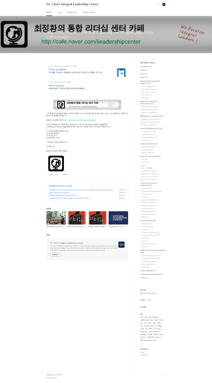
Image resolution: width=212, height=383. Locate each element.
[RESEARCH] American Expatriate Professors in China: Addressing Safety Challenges (80, 190)
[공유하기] (54, 174)
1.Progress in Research (150, 232)
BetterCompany (56, 85)
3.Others (145, 229)
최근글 (142, 300)
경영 (141, 340)
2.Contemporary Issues (150, 235)
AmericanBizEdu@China (151, 128)
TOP (164, 375)
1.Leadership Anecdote (150, 258)
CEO (145, 317)
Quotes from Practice (150, 176)
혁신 (141, 326)
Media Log (72, 12)
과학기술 (155, 317)
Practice (145, 162)
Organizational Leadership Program (150, 82)
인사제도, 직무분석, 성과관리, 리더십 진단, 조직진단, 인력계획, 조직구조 (75, 72)
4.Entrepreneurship (148, 211)
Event (143, 74)
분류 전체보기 (146, 63)
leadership (143, 331)
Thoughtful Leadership (150, 122)
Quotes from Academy (150, 174)
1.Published (146, 224)
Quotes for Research (149, 179)
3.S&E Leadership (148, 264)
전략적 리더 (150, 337)
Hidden (144, 98)
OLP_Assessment (148, 92)
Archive (144, 241)
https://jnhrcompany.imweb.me (61, 66)
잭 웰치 (159, 323)
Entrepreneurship (150, 340)
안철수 (151, 329)
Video (144, 77)
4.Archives (146, 140)
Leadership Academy (149, 200)
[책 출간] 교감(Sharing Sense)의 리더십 (62, 195)
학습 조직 (143, 337)
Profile (144, 70)
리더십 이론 (147, 323)
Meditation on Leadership (152, 116)
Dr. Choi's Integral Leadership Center (72, 4)
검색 (158, 4)
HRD (141, 317)
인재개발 (143, 334)
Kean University (154, 331)
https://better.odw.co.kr (58, 82)
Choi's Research (148, 220)
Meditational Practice (149, 110)
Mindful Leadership (149, 125)
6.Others (145, 217)
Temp (144, 278)
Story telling (146, 270)
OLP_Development (149, 86)
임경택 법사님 (144, 320)
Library (144, 247)
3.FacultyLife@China (149, 137)
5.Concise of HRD (148, 214)
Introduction (54, 186)
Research (145, 168)
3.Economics (146, 194)
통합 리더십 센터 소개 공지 (148, 293)
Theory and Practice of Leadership (148, 184)
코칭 (150, 317)
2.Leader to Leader (149, 261)
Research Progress (148, 244)
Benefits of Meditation (149, 112)
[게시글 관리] (57, 174)
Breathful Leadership (149, 107)
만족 (151, 320)
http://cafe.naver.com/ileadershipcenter (79, 120)
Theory (144, 159)
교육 (154, 323)
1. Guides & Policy (148, 132)
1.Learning (146, 188)
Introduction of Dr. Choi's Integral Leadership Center (68, 198)
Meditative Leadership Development (148, 102)
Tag (59, 12)
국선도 (155, 334)
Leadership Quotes (148, 171)
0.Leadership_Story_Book (151, 255)
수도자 (142, 329)
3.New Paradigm (147, 208)
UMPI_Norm (146, 95)
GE (146, 329)
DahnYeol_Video (147, 153)
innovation (157, 329)
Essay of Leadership (149, 156)
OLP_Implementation (149, 89)
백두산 (161, 320)
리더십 (161, 334)
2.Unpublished (147, 226)
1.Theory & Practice (149, 203)
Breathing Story (147, 150)
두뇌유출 (158, 326)
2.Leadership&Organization (151, 191)
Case (144, 165)
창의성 (156, 320)
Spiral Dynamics (149, 326)
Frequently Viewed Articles (151, 274)
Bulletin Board (89, 12)
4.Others (145, 197)
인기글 (149, 300)
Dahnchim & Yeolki (149, 144)
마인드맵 (149, 334)
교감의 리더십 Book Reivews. (59, 192)
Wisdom (158, 337)
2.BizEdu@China (148, 134)
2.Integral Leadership (149, 205)
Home (48, 12)
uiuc (141, 323)
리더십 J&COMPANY (57, 69)
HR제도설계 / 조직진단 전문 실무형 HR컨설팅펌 (67, 88)
